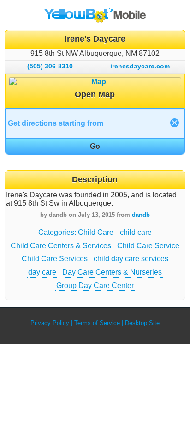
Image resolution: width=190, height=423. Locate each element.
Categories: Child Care (75, 232)
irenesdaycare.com (140, 66)
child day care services (131, 259)
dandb (141, 214)
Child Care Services (55, 259)
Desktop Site (142, 322)
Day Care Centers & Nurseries (112, 272)
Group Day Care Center (95, 285)
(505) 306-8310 (50, 66)
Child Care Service (148, 246)
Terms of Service (97, 322)
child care (136, 232)
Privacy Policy (49, 322)
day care (42, 272)
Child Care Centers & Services (61, 246)
